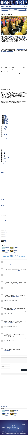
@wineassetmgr (6, 340)
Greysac (5, 240)
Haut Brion (8, 157)
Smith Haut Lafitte (6, 161)
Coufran (5, 235)
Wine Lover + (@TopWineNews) (7, 326)
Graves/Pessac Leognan (4, 138)
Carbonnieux (5, 150)
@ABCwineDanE (5, 287)
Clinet (4, 166)
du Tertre (5, 128)
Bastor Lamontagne (6, 217)
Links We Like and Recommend (18, 426)
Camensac (5, 231)
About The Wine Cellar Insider (23, 424)
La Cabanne (5, 167)
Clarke (4, 234)
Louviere (5, 155)
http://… (19, 277)
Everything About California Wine (3, 426)
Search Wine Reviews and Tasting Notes (9, 426)
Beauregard (5, 164)
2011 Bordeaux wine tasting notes (20, 49)
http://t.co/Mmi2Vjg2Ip (18, 270)
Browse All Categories (13, 428)
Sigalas (5, 225)
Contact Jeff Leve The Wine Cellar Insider (24, 425)
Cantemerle (5, 232)
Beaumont (5, 229)
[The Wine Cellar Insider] (14, 2)
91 (26, 404)
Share (24, 6)
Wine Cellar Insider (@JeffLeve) (7, 268)
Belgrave (5, 230)
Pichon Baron (5, 122)
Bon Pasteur (5, 165)
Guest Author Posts (14, 427)
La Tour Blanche (6, 223)
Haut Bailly (5, 154)
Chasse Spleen (6, 233)
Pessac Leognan (24, 37)
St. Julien (2, 205)
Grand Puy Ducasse (6, 118)
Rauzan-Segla (5, 136)
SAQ (6, 74)
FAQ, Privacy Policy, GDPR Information (24, 427)
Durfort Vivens (6, 129)
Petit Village (5, 170)
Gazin (4, 169)
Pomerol (2, 163)
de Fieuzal (5, 152)
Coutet (5, 219)
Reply (25, 266)
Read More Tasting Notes (4, 406)
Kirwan (5, 131)
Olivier (4, 159)
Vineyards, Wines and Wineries (3, 424)
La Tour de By (5, 241)
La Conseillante (6, 168)
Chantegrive (6, 243)
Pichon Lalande (6, 123)
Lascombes (5, 133)
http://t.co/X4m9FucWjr (15, 296)
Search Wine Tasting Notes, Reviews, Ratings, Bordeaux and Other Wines (9, 428)
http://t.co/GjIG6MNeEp (7, 264)
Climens (5, 218)
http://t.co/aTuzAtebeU (8, 322)
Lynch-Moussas (6, 121)
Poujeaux (5, 237)
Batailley (5, 115)
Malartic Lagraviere (6, 158)
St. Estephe (2, 199)
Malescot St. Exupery (6, 134)
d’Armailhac (5, 117)
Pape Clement (5, 160)
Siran (4, 135)
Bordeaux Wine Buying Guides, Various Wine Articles (13, 426)
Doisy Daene (5, 221)
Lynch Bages (5, 120)
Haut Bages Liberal (6, 119)
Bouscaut (5, 149)
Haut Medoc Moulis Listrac (4, 227)
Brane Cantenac (6, 126)
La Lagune (5, 236)
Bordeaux (10, 36)
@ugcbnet (5, 313)
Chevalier (19, 37)
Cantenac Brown (6, 127)
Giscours (5, 130)
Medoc (2, 238)
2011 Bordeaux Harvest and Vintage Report (7, 51)
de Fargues (5, 220)
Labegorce (5, 132)
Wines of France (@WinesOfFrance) (8, 274)
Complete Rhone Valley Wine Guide (3, 427)
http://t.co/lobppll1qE (7, 350)
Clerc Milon (5, 116)
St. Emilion (2, 172)
